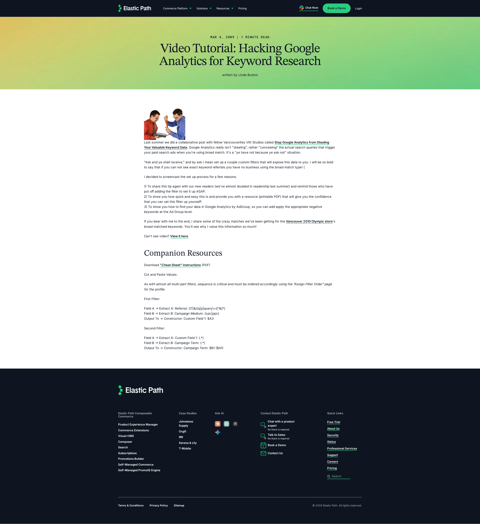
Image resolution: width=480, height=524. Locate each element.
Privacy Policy (159, 505)
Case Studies (188, 413)
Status (331, 442)
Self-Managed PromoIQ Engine (139, 470)
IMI (181, 437)
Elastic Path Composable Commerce (135, 415)
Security (333, 435)
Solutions (202, 8)
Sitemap (179, 505)
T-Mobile (185, 448)
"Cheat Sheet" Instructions (180, 265)
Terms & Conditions (131, 505)
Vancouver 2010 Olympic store (309, 221)
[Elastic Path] (134, 8)
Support (332, 455)
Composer (125, 441)
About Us (333, 428)
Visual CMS (126, 436)
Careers (332, 461)
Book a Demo (337, 8)
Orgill (182, 431)
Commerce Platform (175, 8)
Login (358, 8)
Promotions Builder (131, 459)
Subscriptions (127, 453)
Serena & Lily (188, 443)
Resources (223, 8)
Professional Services (342, 448)
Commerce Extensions (133, 430)
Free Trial (333, 422)
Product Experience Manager (138, 424)
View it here (179, 236)
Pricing (242, 8)
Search (123, 447)
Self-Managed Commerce (136, 464)
